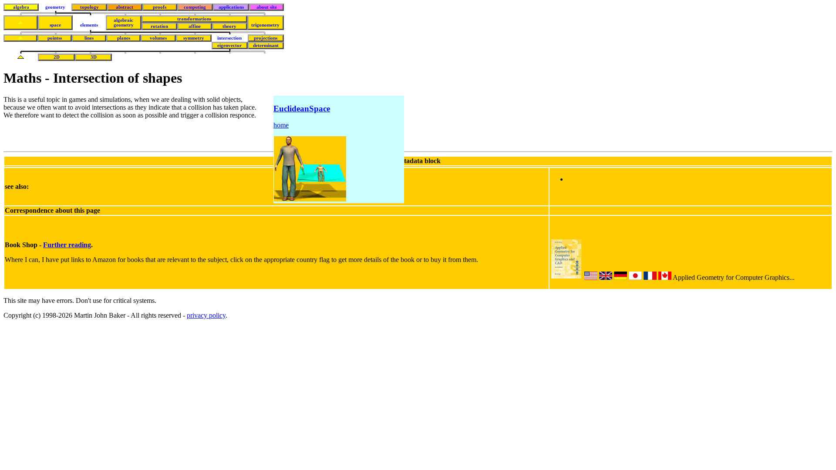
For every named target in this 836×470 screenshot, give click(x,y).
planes (123, 38)
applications (231, 7)
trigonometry (265, 25)
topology (89, 7)
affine (195, 26)
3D (94, 57)
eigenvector (229, 45)
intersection (229, 38)
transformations (194, 19)
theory (229, 26)
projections (265, 38)
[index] (21, 22)
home (281, 125)
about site (266, 7)
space (55, 25)
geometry (55, 7)
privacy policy (206, 315)
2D (57, 57)
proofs (159, 7)
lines (89, 38)
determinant (266, 45)
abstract (124, 7)
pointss (54, 38)
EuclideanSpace (301, 108)
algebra (21, 7)
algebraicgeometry (124, 22)
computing (195, 7)
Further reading (67, 244)
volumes (158, 38)
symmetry (193, 38)
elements (89, 25)
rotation (159, 26)
